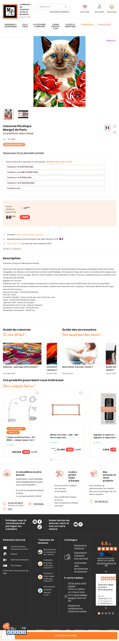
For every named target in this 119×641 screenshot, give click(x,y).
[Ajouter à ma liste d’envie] (37, 393)
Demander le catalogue (80, 547)
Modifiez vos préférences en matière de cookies (77, 608)
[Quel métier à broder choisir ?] (81, 354)
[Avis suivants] (106, 608)
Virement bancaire (20, 559)
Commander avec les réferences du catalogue (81, 567)
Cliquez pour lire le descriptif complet (23, 153)
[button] (99, 8)
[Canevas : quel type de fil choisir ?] (22, 354)
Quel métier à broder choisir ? (77, 367)
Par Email (39, 503)
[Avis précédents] (106, 571)
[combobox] (53, 7)
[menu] (59, 28)
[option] (55, 167)
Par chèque (16, 565)
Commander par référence (59, 12)
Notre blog (101, 501)
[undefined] (117, 559)
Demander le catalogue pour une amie (81, 555)
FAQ (10, 508)
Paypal (14, 554)
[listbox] (59, 178)
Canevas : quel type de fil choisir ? (20, 367)
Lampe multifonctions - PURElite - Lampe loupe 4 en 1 (21, 438)
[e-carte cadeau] (66, 597)
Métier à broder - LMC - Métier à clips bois (64, 436)
